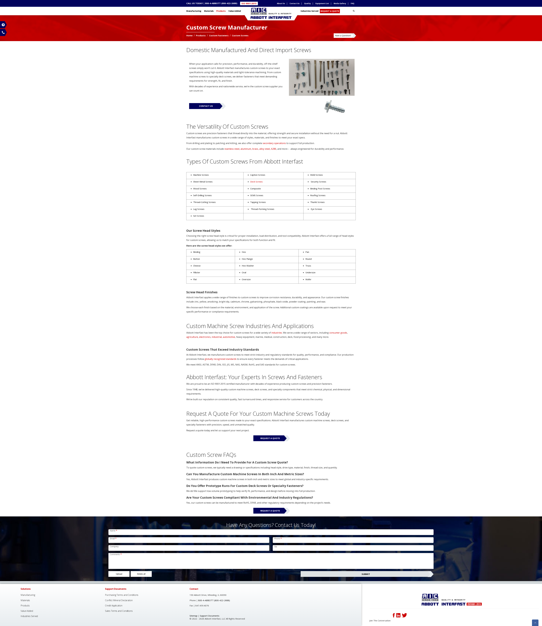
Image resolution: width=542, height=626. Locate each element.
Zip (275, 546)
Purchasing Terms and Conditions (121, 594)
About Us (281, 3)
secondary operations (274, 143)
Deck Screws (256, 181)
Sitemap (193, 615)
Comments (116, 554)
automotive (229, 336)
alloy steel (264, 148)
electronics (205, 336)
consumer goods (338, 332)
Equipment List (322, 3)
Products (221, 10)
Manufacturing (193, 10)
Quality (307, 3)
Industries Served (309, 10)
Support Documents (209, 615)
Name (113, 530)
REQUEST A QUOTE (330, 11)
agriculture (192, 336)
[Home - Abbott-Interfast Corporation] (451, 600)
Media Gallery (340, 3)
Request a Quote (270, 438)
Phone (278, 538)
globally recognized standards (220, 359)
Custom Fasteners (219, 35)
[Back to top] (535, 622)
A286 (273, 148)
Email (113, 538)
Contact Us (295, 3)
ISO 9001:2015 (249, 3)
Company (114, 546)
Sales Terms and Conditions (119, 610)
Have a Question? (343, 35)
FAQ (352, 3)
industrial (217, 336)
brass (255, 148)
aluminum (246, 148)
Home (189, 35)
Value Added (234, 10)
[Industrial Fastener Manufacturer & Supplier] (271, 12)
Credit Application (113, 605)
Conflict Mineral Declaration (119, 600)
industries (276, 332)
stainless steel (231, 148)
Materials (209, 10)
